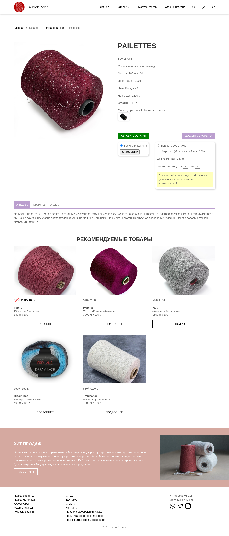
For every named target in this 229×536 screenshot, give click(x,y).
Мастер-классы (147, 7)
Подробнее (45, 324)
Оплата (70, 503)
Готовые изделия (174, 7)
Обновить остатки (133, 135)
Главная (104, 7)
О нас (69, 495)
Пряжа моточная (24, 499)
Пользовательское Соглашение (85, 519)
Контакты (71, 507)
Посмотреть (25, 471)
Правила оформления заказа (84, 511)
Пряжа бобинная (54, 27)
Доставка (71, 499)
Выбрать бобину (129, 152)
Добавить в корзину (198, 135)
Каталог (122, 7)
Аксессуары (21, 503)
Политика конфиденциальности (85, 515)
